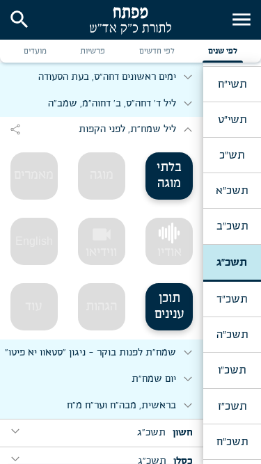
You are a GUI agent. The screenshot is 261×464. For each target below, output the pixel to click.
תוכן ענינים (169, 306)
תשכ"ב (232, 226)
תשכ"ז (232, 406)
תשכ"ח (232, 442)
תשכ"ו (232, 370)
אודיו (169, 252)
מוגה (101, 175)
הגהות (101, 306)
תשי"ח (232, 84)
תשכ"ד (231, 299)
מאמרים (34, 175)
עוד (33, 306)
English (34, 241)
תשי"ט (232, 120)
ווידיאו (101, 241)
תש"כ (231, 155)
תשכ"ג (231, 262)
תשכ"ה (232, 335)
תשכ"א (232, 191)
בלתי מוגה (169, 175)
